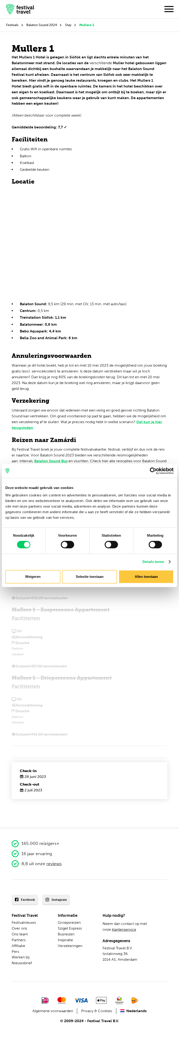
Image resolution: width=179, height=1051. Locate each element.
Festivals (12, 25)
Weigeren (33, 577)
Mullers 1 (86, 25)
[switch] (67, 544)
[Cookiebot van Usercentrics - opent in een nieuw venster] (153, 470)
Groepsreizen (69, 922)
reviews (54, 863)
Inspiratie (65, 940)
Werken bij (21, 957)
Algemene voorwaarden (52, 1011)
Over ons (19, 928)
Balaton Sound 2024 (41, 25)
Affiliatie (18, 946)
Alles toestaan (146, 577)
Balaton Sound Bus (51, 461)
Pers (15, 951)
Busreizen (66, 934)
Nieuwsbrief (22, 963)
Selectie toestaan (89, 577)
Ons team (20, 934)
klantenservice (124, 929)
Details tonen (153, 562)
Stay (68, 25)
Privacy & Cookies (96, 1011)
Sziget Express (70, 928)
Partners (19, 940)
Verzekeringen (70, 946)
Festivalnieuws (24, 922)
